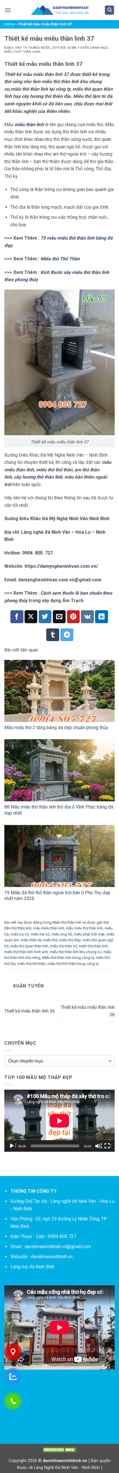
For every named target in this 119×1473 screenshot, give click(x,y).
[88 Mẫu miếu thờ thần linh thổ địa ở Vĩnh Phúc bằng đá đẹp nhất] (59, 770)
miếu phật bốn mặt (89, 934)
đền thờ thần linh (17, 928)
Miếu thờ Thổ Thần (60, 259)
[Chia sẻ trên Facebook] (16, 616)
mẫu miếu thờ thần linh (84, 928)
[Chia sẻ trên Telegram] (66, 634)
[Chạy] (12, 1146)
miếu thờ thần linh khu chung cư (76, 952)
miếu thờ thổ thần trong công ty (72, 964)
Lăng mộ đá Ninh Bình (32, 1266)
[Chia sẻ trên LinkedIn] (101, 616)
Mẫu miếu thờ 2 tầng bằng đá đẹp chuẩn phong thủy (56, 727)
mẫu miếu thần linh (48, 928)
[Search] (109, 10)
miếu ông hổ (61, 934)
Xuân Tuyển (78, 48)
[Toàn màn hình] (107, 1146)
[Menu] (7, 10)
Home (9, 24)
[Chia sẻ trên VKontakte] (87, 616)
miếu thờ (50, 940)
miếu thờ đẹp (70, 940)
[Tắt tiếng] (98, 1146)
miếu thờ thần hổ (63, 946)
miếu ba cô (19, 934)
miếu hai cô (40, 934)
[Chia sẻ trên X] (31, 616)
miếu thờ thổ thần (31, 964)
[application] (59, 1121)
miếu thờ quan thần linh (29, 946)
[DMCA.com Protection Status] (59, 1449)
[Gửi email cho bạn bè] (59, 616)
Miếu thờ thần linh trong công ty (68, 957)
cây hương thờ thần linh (38, 477)
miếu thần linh (29, 124)
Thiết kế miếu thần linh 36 (29, 1011)
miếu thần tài (31, 940)
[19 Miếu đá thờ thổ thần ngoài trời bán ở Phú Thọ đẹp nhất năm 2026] (59, 856)
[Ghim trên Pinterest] (73, 616)
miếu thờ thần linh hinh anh (26, 952)
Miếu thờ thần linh (22, 52)
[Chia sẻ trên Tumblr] (52, 634)
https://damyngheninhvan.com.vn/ (61, 566)
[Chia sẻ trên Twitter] (45, 616)
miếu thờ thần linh (93, 946)
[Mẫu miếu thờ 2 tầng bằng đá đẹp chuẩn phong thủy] (59, 691)
